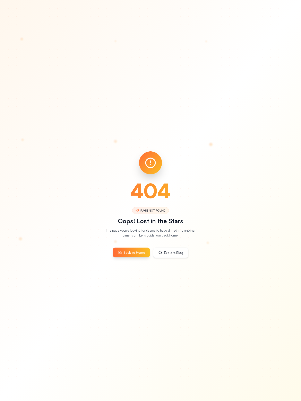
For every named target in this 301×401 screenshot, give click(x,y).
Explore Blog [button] (173, 253)
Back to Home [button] (134, 252)
